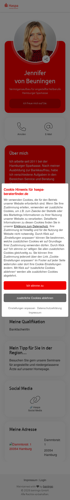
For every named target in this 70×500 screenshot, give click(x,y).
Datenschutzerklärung (49, 308)
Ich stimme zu (35, 285)
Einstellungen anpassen (21, 308)
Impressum (35, 312)
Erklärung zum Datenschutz (31, 226)
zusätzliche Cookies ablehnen (35, 298)
